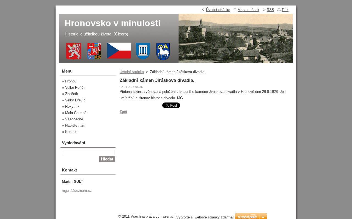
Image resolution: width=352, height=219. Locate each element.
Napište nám (75, 125)
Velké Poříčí (75, 87)
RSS (270, 10)
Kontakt (71, 132)
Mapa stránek (248, 10)
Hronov (70, 81)
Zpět (123, 112)
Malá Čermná (75, 113)
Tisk (285, 10)
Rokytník (72, 106)
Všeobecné (74, 119)
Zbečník (71, 94)
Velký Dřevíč (75, 100)
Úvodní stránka (132, 72)
